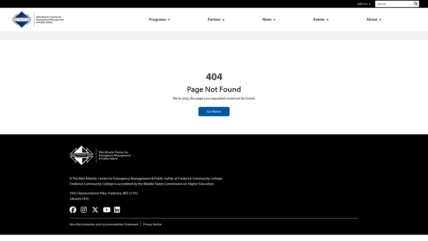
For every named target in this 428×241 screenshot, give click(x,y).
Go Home (214, 111)
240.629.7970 (79, 199)
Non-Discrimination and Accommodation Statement (104, 224)
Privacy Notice (152, 224)
